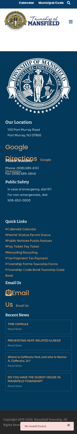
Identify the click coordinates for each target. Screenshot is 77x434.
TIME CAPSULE (18, 324)
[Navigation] (71, 21)
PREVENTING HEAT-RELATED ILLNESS (34, 340)
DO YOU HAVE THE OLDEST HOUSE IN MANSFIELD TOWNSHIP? (34, 379)
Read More (15, 329)
